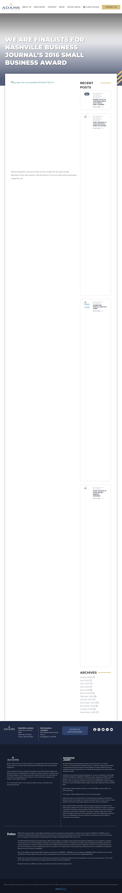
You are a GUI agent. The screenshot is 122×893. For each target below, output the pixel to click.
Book (61, 7)
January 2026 (86, 699)
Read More (97, 107)
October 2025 (86, 709)
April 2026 (84, 690)
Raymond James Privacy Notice (83, 884)
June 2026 (85, 684)
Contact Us (111, 7)
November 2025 (87, 706)
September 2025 (88, 712)
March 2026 (85, 693)
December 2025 (87, 703)
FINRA (64, 765)
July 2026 (84, 680)
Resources (39, 7)
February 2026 (87, 696)
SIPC (68, 765)
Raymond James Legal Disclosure (106, 884)
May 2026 (84, 687)
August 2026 (86, 677)
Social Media (73, 7)
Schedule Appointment (75, 730)
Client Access (92, 7)
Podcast (52, 7)
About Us (26, 7)
